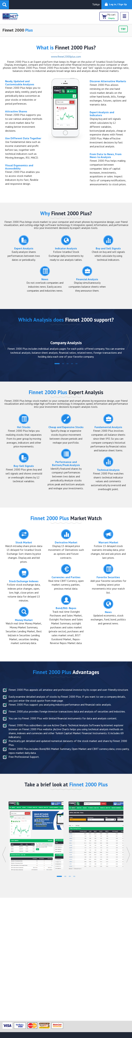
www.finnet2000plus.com (66, 56)
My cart (111, 16)
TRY (123, 29)
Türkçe (96, 4)
